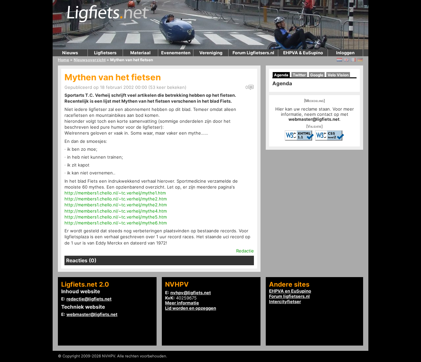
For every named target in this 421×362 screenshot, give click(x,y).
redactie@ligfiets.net (88, 298)
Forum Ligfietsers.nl (253, 52)
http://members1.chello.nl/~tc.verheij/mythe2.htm (115, 198)
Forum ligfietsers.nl (289, 296)
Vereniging (210, 52)
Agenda (281, 75)
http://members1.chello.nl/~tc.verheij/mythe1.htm (115, 192)
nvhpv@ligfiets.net (190, 292)
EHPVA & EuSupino (303, 52)
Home (63, 60)
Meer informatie (182, 302)
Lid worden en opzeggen (190, 308)
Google (316, 75)
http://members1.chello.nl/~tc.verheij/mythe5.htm (115, 217)
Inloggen (345, 52)
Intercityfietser (285, 301)
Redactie (245, 250)
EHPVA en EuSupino (290, 291)
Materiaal (140, 52)
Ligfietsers (105, 52)
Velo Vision (338, 75)
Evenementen (175, 52)
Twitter (299, 75)
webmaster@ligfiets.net (313, 119)
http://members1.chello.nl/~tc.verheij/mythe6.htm (115, 222)
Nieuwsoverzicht (90, 60)
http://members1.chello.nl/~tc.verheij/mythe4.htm (115, 211)
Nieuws (70, 52)
